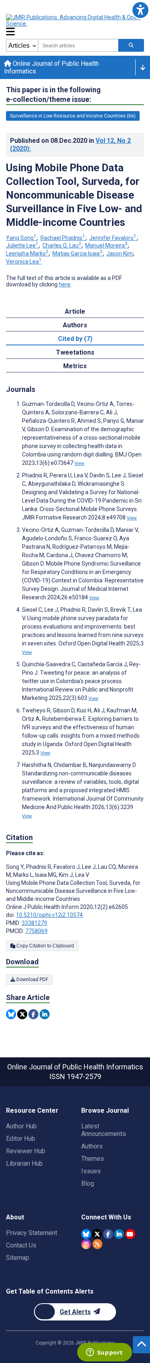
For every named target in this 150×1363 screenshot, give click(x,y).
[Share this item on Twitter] (22, 1014)
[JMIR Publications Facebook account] (108, 1234)
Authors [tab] (75, 325)
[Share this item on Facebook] (33, 1014)
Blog (87, 1183)
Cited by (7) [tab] (75, 339)
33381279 (34, 923)
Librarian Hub (24, 1163)
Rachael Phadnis (62, 238)
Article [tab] (75, 311)
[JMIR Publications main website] (74, 20)
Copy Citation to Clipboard (44, 946)
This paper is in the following (53, 94)
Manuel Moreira (106, 245)
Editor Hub (20, 1138)
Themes (92, 1158)
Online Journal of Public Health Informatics (51, 67)
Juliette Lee (22, 245)
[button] (140, 10)
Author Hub (21, 1126)
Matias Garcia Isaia (77, 253)
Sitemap (17, 1258)
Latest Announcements (103, 1130)
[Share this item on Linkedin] (45, 1014)
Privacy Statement (31, 1233)
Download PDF (31, 979)
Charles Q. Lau (61, 245)
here (64, 284)
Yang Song (21, 238)
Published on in (70, 144)
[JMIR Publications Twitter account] (97, 1234)
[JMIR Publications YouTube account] (130, 1234)
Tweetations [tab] (75, 352)
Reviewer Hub (25, 1151)
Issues (91, 1171)
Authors (92, 1146)
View (79, 463)
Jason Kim (119, 253)
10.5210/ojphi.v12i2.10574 (49, 915)
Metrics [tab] (75, 366)
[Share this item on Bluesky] (11, 1014)
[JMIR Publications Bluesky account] (86, 1234)
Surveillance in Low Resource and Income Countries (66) (73, 116)
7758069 (36, 931)
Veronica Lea (24, 261)
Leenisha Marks (27, 253)
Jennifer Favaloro (112, 238)
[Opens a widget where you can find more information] (104, 1353)
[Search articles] (131, 45)
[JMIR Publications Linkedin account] (119, 1234)
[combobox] (78, 45)
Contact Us (21, 1245)
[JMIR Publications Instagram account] (86, 1244)
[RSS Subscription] (97, 1244)
